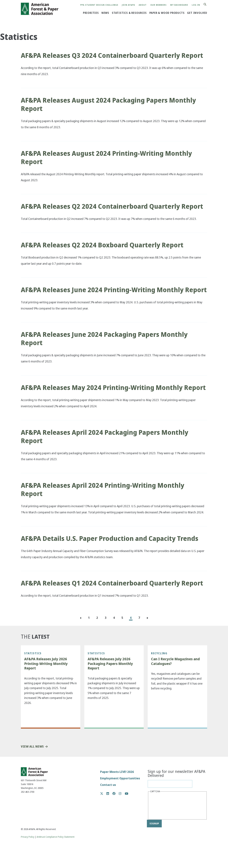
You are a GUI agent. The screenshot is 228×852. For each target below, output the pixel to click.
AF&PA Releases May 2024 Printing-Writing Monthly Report (113, 387)
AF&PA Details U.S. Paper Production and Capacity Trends (109, 538)
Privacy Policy (27, 837)
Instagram (121, 793)
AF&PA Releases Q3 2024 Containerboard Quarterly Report (112, 55)
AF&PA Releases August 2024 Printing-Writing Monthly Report (106, 157)
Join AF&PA (128, 5)
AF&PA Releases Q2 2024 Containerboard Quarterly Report (112, 206)
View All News (32, 746)
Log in (196, 5)
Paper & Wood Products (167, 13)
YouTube (126, 794)
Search (206, 4)
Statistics (33, 653)
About (143, 5)
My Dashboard (179, 5)
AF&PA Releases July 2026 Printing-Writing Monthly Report (46, 664)
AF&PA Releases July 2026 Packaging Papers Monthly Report (110, 664)
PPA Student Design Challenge (99, 5)
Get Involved (197, 13)
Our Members (158, 5)
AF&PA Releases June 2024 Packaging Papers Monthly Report (104, 338)
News (105, 13)
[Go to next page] (148, 618)
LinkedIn (109, 793)
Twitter (103, 793)
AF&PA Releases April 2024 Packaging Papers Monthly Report (104, 436)
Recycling (159, 653)
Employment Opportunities (120, 778)
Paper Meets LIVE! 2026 (117, 772)
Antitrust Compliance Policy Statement (55, 837)
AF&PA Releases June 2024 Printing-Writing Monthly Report (114, 290)
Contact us (108, 785)
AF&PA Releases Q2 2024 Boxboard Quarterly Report (102, 245)
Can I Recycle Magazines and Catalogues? (175, 661)
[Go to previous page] (80, 618)
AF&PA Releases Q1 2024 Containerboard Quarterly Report (112, 583)
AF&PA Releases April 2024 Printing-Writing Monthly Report (102, 489)
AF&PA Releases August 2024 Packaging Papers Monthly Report (108, 104)
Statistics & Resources (129, 13)
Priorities (91, 13)
